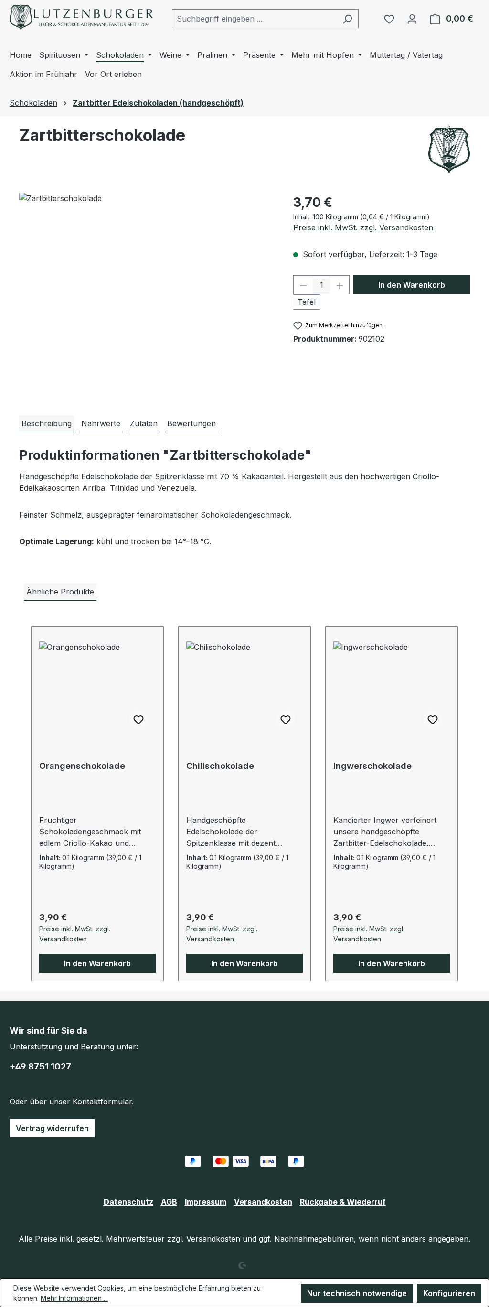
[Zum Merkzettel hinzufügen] (138, 719)
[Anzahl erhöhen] (340, 284)
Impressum (205, 1202)
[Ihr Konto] (412, 18)
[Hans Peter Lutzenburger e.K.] (449, 149)
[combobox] (254, 18)
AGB (169, 1202)
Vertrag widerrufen (52, 1128)
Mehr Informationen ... (74, 1298)
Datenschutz (128, 1202)
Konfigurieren (449, 1293)
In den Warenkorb (411, 285)
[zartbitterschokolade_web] (146, 295)
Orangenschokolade (82, 766)
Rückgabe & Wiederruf (343, 1202)
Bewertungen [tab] (191, 423)
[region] (147, 295)
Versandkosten (263, 1202)
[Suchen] (347, 18)
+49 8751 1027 (40, 1066)
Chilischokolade (220, 766)
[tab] (46, 423)
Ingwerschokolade (372, 766)
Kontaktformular (102, 1101)
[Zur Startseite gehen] (81, 17)
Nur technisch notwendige (357, 1293)
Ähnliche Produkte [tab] (60, 591)
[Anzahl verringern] (303, 284)
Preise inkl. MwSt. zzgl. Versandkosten (363, 227)
